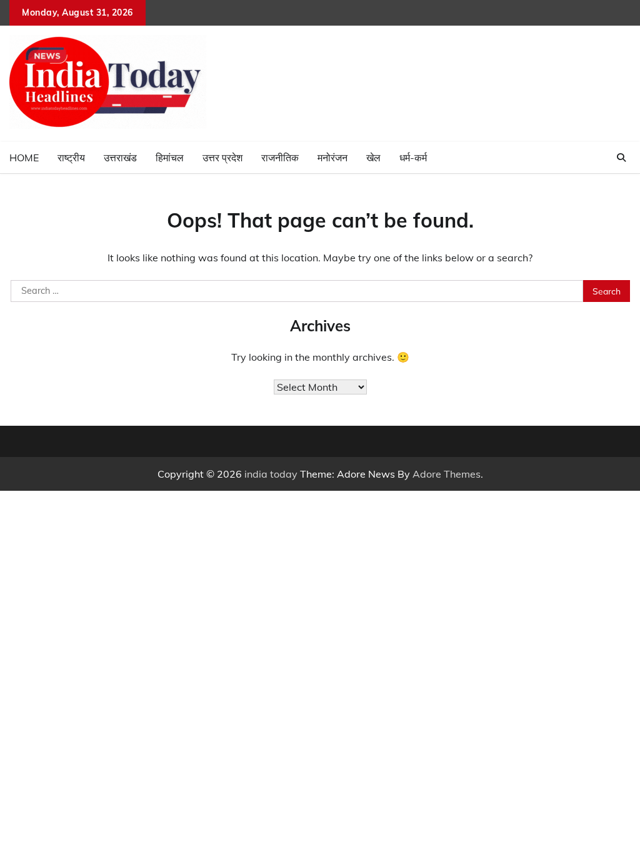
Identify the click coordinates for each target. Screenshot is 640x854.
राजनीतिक (280, 157)
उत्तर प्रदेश (222, 157)
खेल (373, 157)
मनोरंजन (333, 157)
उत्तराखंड (120, 157)
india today (271, 474)
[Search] (621, 157)
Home (24, 157)
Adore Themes (446, 474)
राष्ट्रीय (71, 157)
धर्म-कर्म (413, 157)
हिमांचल (170, 157)
